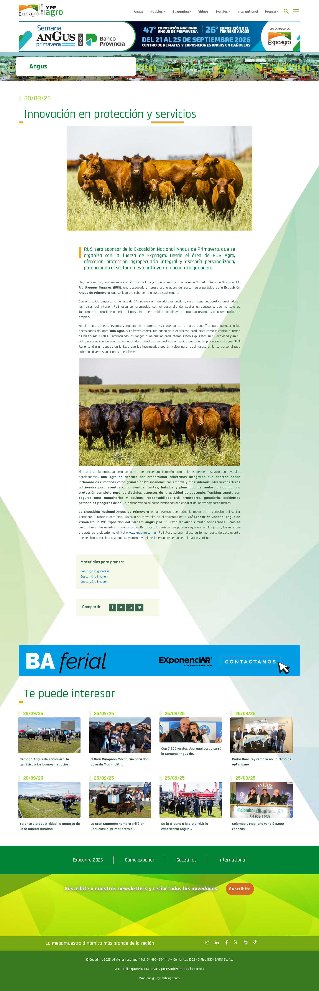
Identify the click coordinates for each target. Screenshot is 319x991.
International (247, 11)
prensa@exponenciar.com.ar (182, 968)
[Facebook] (207, 942)
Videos (203, 11)
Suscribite (240, 889)
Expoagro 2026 (88, 860)
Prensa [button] (270, 11)
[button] (112, 607)
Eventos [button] (221, 11)
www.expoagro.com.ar (141, 532)
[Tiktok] (255, 942)
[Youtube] (245, 942)
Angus (138, 11)
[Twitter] (236, 942)
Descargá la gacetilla (95, 571)
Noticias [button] (156, 11)
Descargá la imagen (94, 576)
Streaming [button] (180, 11)
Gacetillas (186, 860)
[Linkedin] (217, 942)
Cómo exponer (139, 860)
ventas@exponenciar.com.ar (137, 968)
